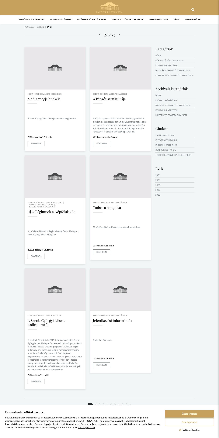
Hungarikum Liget (158, 19)
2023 (157, 190)
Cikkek (40, 27)
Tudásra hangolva (107, 207)
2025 (157, 180)
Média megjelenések (44, 99)
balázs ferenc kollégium (42, 207)
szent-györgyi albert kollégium (45, 94)
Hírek (176, 19)
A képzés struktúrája (109, 99)
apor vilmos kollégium (41, 204)
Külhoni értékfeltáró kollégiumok (174, 75)
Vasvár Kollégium (164, 135)
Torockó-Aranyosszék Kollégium (173, 155)
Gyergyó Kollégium (165, 150)
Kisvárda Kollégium (166, 140)
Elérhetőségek (193, 19)
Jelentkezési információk (112, 320)
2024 (157, 185)
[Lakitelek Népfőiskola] (109, 7)
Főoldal (29, 27)
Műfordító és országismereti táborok (171, 117)
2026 (157, 175)
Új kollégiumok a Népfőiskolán (52, 211)
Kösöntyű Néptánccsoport (169, 60)
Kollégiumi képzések (61, 19)
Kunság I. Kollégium (166, 145)
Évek (49, 27)
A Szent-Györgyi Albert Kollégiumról (46, 322)
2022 (157, 195)
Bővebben (36, 143)
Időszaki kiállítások (166, 100)
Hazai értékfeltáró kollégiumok (173, 70)
